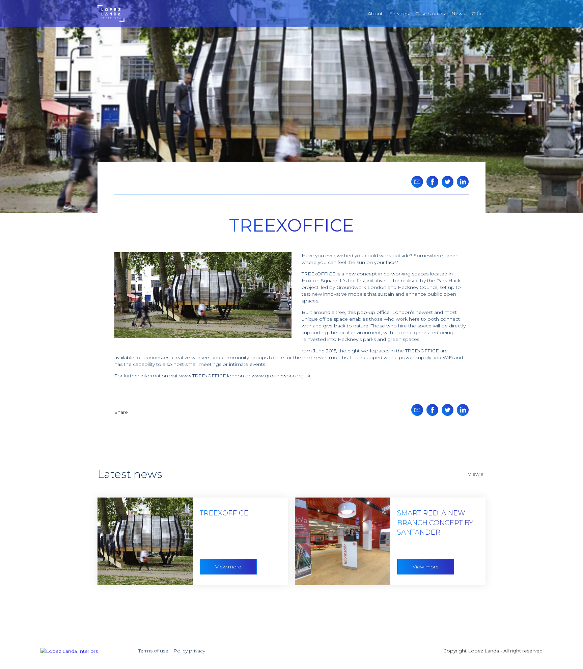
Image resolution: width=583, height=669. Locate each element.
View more (228, 567)
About (375, 13)
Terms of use (153, 651)
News (458, 13)
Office (478, 13)
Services (399, 13)
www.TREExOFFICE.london (211, 376)
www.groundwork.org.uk (281, 376)
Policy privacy (189, 651)
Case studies (430, 13)
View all (476, 474)
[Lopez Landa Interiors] (111, 13)
